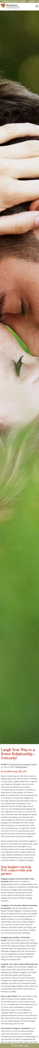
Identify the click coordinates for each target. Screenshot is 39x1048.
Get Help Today (21, 1045)
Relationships (21, 767)
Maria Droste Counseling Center (23, 764)
